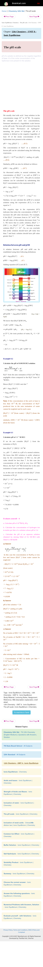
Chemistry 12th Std (16, 11)
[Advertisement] (21, 84)
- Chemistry (15, 772)
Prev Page (9, 16)
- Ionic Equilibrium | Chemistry (20, 814)
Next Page (33, 16)
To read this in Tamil (21, 712)
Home (4, 11)
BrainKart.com (19, 3)
